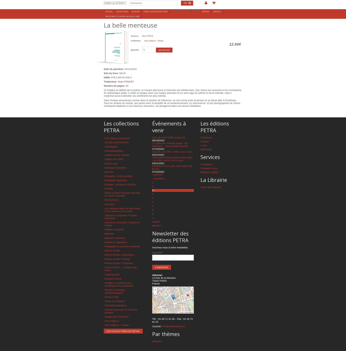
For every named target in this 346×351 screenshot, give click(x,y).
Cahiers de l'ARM (113, 159)
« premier (157, 174)
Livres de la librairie (210, 187)
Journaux (109, 204)
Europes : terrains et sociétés (120, 184)
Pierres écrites (112, 250)
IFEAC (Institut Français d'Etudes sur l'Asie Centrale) (122, 194)
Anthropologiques (113, 151)
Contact (217, 11)
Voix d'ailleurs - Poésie (153, 41)
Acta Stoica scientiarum (117, 138)
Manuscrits (206, 149)
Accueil (109, 11)
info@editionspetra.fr (174, 326)
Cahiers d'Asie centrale (116, 155)
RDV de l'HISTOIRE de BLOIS (168, 137)
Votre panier (212, 4)
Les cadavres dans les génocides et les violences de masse (122, 210)
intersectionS (111, 200)
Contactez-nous (208, 168)
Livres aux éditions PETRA (155, 11)
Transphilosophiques (115, 305)
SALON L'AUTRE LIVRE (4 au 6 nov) (172, 151)
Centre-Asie (110, 163)
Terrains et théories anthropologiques (114, 291)
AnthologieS (111, 146)
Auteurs (136, 11)
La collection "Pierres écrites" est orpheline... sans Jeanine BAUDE (170, 145)
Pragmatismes (112, 274)
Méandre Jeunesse (114, 238)
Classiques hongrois (115, 167)
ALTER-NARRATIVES (116, 142)
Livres (203, 145)
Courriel (157, 252)
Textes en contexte (114, 301)
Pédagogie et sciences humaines (122, 246)
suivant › (156, 221)
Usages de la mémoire (116, 316)
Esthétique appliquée (115, 180)
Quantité (135, 50)
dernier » (157, 225)
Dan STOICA (147, 36)
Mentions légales (209, 172)
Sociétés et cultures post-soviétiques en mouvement (118, 284)
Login (204, 4)
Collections (122, 11)
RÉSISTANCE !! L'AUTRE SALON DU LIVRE (123, 16)
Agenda (205, 11)
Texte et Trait (111, 297)
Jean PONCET (126, 81)
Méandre (109, 233)
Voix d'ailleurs (111, 321)
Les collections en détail (123, 331)
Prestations (206, 164)
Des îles (108, 172)
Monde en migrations (115, 242)
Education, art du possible (118, 176)
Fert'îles (108, 188)
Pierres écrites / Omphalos (118, 263)
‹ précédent (158, 178)
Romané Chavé (112, 278)
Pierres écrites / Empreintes (119, 255)
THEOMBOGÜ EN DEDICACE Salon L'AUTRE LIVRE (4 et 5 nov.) (172, 159)
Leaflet (181, 312)
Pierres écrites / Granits (117, 259)
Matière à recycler (114, 229)
